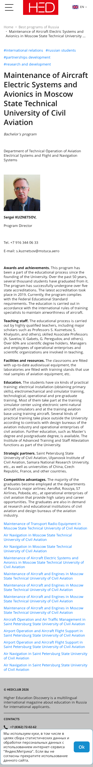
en (82, 7)
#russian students (61, 50)
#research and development (27, 64)
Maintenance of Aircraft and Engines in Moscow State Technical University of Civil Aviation (43, 576)
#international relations (23, 50)
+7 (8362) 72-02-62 (23, 727)
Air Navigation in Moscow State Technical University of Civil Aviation (38, 537)
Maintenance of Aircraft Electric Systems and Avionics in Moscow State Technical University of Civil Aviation (44, 562)
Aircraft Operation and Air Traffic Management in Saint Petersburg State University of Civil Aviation (45, 621)
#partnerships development (27, 57)
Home (8, 27)
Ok (82, 747)
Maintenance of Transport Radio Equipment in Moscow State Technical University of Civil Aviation (45, 526)
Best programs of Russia (39, 27)
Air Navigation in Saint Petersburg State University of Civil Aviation (45, 655)
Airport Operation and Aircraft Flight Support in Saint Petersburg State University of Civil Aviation (44, 633)
